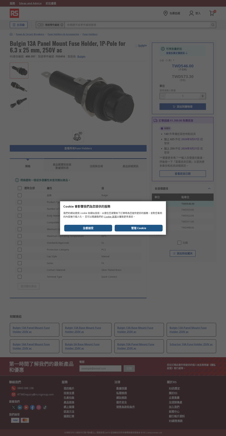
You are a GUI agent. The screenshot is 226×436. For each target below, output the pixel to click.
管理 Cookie (138, 228)
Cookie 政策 (110, 216)
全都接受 (88, 228)
